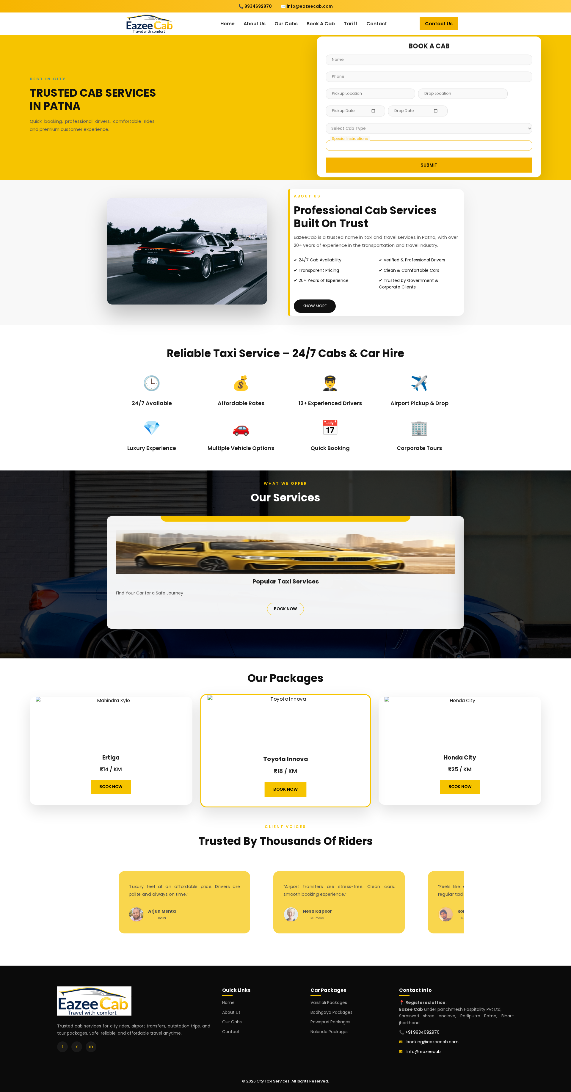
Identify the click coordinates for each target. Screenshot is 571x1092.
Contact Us (439, 23)
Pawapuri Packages (330, 1022)
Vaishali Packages (328, 1002)
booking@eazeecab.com (433, 1042)
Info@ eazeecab (424, 1052)
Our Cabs (286, 23)
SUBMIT (429, 166)
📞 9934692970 (255, 6)
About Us (255, 23)
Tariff (350, 23)
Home (227, 23)
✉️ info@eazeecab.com (307, 6)
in (91, 1046)
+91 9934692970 (422, 1032)
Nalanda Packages (329, 1032)
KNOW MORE (315, 306)
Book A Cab (321, 23)
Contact (376, 23)
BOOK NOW (285, 609)
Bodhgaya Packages (331, 1012)
